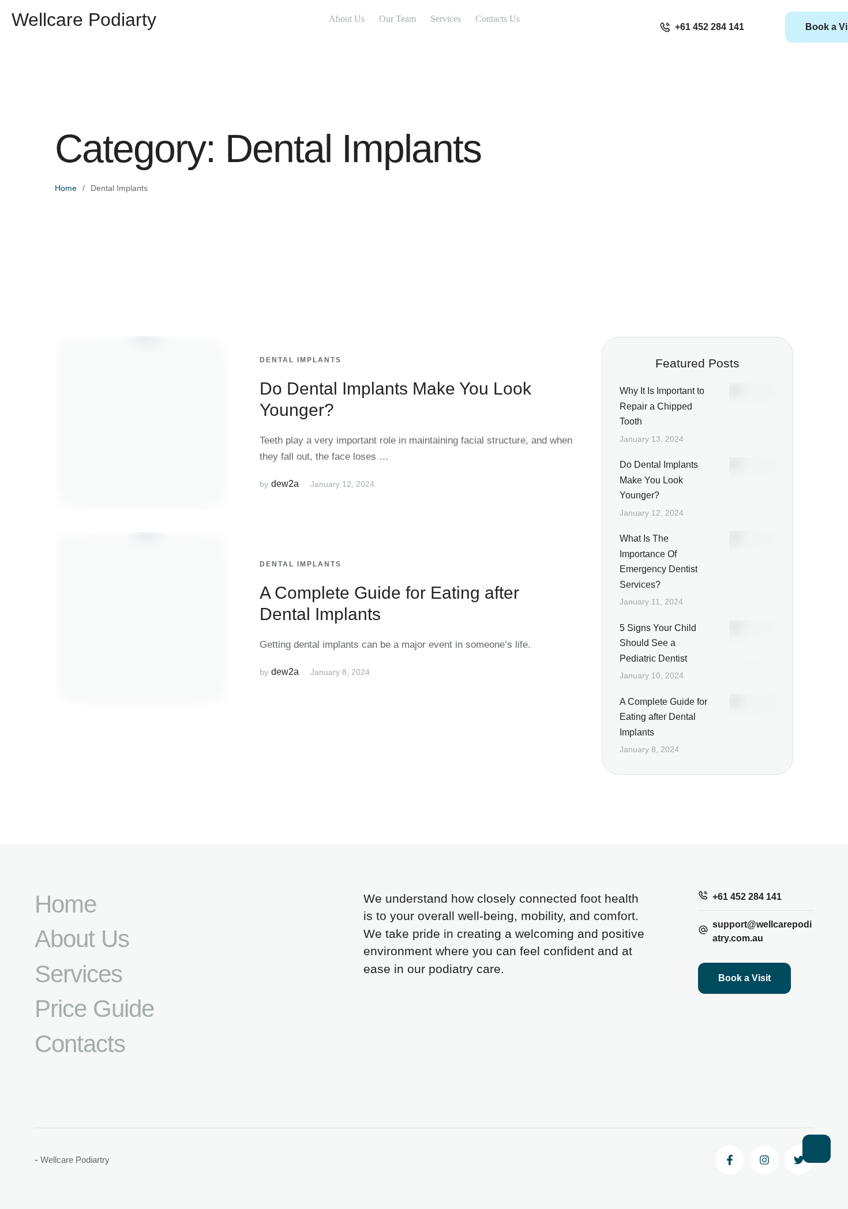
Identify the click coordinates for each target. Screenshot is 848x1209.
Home (66, 188)
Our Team (397, 19)
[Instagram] (764, 1160)
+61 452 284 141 (747, 897)
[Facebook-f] (729, 1160)
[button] (701, 27)
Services (78, 974)
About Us (347, 19)
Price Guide (94, 1008)
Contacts (80, 1043)
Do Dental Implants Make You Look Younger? (659, 480)
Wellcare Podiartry (75, 1160)
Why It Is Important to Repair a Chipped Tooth (662, 406)
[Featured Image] (141, 422)
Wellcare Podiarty (84, 20)
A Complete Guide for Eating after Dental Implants (663, 717)
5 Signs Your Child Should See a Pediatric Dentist (658, 643)
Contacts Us (497, 19)
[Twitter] (799, 1160)
